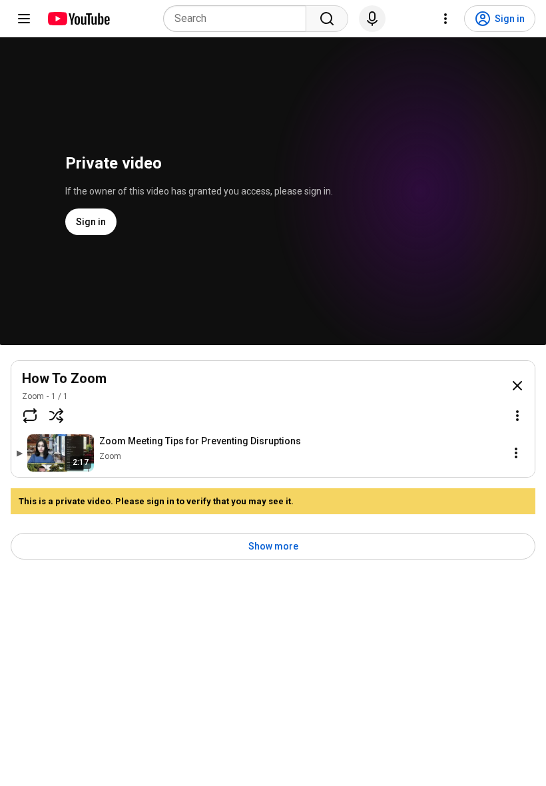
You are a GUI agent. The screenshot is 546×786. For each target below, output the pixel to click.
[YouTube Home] (78, 18)
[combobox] (238, 19)
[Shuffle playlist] (56, 415)
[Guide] (24, 19)
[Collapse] (517, 385)
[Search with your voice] (372, 18)
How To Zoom (64, 378)
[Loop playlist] (30, 415)
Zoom (33, 396)
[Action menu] (517, 415)
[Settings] (445, 19)
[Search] (327, 18)
